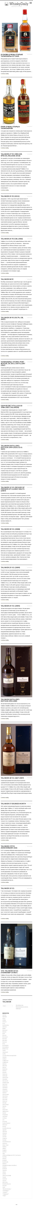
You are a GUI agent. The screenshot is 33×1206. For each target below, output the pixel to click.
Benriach (4, 1035)
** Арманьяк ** (5, 1194)
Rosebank (4, 1160)
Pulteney (4, 1158)
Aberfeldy (4, 1016)
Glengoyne (4, 1089)
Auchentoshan (5, 1025)
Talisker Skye (7, 279)
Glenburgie (4, 1075)
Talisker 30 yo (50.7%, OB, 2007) (12, 318)
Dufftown (4, 1070)
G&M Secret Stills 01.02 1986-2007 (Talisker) (11, 406)
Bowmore (4, 1042)
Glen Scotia (4, 1099)
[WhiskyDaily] (16, 4)
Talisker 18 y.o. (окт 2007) (12, 778)
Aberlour (4, 1015)
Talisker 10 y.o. (7, 888)
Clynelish (4, 1057)
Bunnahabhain (5, 1047)
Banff (3, 1033)
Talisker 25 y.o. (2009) (10, 567)
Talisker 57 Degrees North (13, 804)
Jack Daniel (4, 1116)
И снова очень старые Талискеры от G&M (12, 55)
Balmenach (4, 1030)
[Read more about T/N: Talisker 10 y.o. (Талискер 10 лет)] (16, 946)
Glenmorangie (5, 1094)
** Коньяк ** (5, 1192)
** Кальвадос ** (5, 1190)
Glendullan (4, 1079)
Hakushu (4, 1106)
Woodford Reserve (6, 1183)
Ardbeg (4, 1020)
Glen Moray (5, 1096)
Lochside (4, 1136)
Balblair (4, 1028)
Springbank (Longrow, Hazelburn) (9, 1165)
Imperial (4, 1113)
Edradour (4, 1072)
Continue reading (5, 73)
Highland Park (5, 1111)
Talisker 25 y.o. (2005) (10, 606)
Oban (3, 1153)
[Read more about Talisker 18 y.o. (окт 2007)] (16, 750)
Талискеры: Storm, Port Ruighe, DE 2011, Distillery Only (13, 363)
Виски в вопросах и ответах (22, 1006)
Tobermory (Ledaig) (6, 1175)
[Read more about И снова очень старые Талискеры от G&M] (16, 30)
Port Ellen (4, 1156)
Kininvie (4, 1126)
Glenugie (4, 1102)
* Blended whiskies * (6, 1189)
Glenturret (4, 1101)
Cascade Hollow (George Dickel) (9, 1055)
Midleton (4, 1146)
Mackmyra (4, 1143)
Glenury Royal (5, 1104)
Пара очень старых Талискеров (10, 127)
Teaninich (4, 1170)
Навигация (18, 1008)
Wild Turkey (5, 1182)
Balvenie (4, 1031)
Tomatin (4, 1177)
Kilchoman (4, 1124)
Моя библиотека (19, 1005)
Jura (3, 1119)
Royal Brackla (5, 1161)
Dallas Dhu (4, 1065)
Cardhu (4, 1053)
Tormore (4, 1180)
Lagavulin (4, 1129)
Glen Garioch (5, 1080)
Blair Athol (4, 1040)
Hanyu (3, 1107)
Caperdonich (5, 1052)
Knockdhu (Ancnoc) (6, 1128)
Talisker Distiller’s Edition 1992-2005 (10, 700)
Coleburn (4, 1058)
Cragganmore (5, 1060)
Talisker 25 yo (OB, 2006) (12, 239)
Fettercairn (4, 1074)
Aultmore (4, 1026)
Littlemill (4, 1134)
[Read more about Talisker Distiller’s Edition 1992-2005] (16, 671)
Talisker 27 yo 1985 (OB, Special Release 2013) (11, 155)
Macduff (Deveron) (6, 1141)
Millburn (4, 1148)
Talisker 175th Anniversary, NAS (9, 847)
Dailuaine (4, 1064)
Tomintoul (4, 1178)
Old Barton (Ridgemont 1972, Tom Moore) (11, 1155)
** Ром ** (4, 1195)
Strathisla (4, 1167)
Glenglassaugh (5, 1082)
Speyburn (4, 1163)
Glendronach (5, 1077)
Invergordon (5, 1114)
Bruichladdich (5, 1045)
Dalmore (4, 1067)
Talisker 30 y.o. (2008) (10, 529)
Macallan (4, 1140)
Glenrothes (4, 1097)
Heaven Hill (4, 1109)
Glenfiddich (5, 1087)
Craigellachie (5, 1062)
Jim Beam (4, 1118)
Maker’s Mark (5, 1145)
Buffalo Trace (5, 1048)
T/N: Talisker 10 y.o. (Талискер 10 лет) (9, 971)
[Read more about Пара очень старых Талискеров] (16, 102)
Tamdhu (4, 1173)
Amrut (3, 1018)
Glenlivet (4, 1092)
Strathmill (4, 1168)
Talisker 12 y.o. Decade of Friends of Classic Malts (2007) (13, 489)
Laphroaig (4, 1131)
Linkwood (4, 1133)
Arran (3, 1023)
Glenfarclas (4, 1085)
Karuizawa (4, 1121)
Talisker (4, 1172)
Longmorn (4, 1138)
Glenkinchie (5, 1091)
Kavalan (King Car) (6, 1123)
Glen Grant (4, 1084)
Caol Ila (4, 1050)
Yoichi (3, 1187)
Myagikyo (4, 1150)
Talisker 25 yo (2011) (10, 196)
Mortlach (4, 1151)
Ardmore (4, 1021)
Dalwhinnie (4, 1069)
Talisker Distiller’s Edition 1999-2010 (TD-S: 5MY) (12, 447)
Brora (3, 1043)
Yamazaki (4, 1185)
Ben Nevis (4, 1038)
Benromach (5, 1036)
